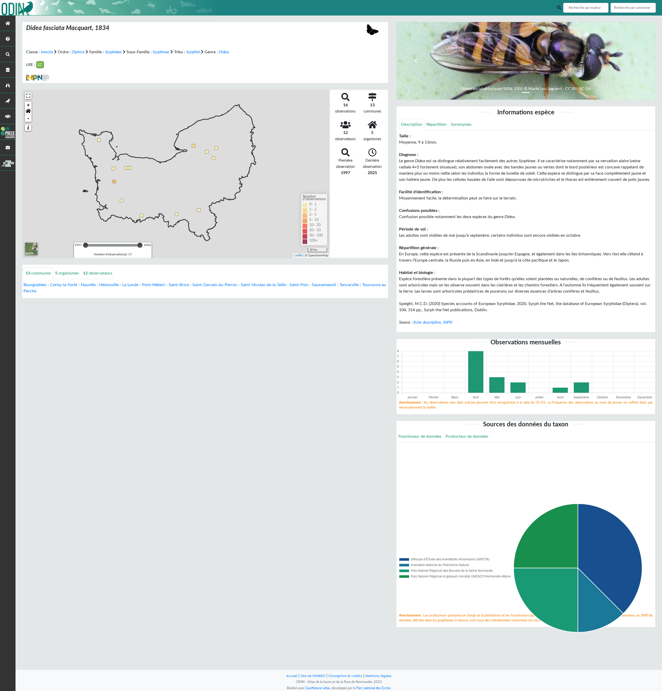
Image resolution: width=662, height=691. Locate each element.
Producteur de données (467, 436)
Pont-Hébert (153, 285)
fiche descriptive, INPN (432, 322)
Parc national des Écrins (373, 688)
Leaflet (298, 255)
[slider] (85, 245)
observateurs (97, 273)
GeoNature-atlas (317, 688)
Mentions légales (378, 676)
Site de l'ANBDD (312, 676)
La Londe (130, 285)
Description (411, 124)
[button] (28, 111)
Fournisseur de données (419, 436)
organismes (67, 273)
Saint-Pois (299, 285)
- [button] (28, 118)
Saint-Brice (179, 285)
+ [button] (28, 105)
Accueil (291, 676)
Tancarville (349, 285)
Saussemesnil (324, 285)
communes (38, 273)
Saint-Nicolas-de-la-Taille (263, 285)
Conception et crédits (345, 676)
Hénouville (109, 285)
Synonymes (461, 124)
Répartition (436, 124)
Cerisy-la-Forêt (63, 285)
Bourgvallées (35, 285)
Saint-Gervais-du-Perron (214, 285)
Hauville (88, 285)
